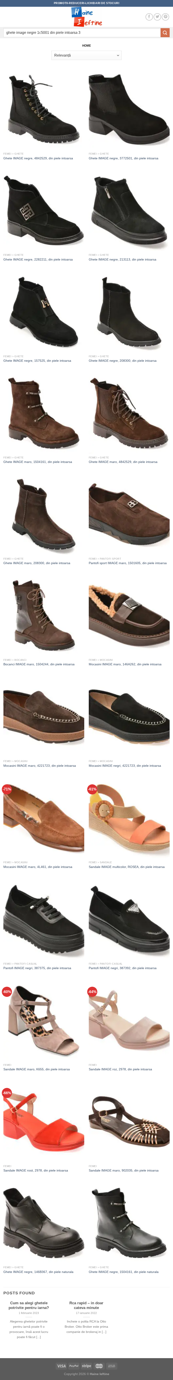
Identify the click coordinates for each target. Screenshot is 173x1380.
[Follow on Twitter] (157, 17)
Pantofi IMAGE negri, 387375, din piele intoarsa (37, 968)
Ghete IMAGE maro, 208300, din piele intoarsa (36, 563)
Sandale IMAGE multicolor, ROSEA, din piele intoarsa (127, 867)
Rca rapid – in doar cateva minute (86, 1305)
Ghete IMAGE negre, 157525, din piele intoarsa (37, 360)
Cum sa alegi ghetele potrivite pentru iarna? (29, 1305)
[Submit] (165, 32)
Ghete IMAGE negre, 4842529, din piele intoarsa (38, 158)
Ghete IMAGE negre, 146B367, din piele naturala (38, 1272)
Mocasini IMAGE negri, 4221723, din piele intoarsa (125, 765)
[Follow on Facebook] (149, 17)
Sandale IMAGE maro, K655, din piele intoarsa (36, 1069)
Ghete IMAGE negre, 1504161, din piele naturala (124, 1272)
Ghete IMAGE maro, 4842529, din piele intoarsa (123, 462)
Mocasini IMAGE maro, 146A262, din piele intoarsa (125, 664)
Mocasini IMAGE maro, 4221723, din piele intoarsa (39, 765)
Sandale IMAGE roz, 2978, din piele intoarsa (120, 1069)
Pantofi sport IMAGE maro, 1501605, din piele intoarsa (128, 563)
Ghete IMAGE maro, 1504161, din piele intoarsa (37, 462)
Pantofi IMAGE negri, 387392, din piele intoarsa (123, 968)
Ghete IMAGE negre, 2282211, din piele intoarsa (38, 259)
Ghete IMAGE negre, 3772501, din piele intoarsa (123, 158)
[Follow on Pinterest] (165, 17)
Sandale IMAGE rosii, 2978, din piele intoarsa (35, 1170)
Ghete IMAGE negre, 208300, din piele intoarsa (123, 360)
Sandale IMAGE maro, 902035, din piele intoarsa (124, 1170)
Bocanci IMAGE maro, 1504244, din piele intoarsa (39, 664)
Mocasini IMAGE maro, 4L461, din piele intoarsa (37, 867)
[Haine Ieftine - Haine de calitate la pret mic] (86, 17)
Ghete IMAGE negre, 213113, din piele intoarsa (122, 259)
